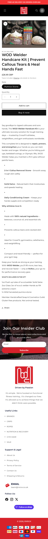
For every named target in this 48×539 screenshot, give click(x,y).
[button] (5, 10)
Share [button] (6, 308)
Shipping (16, 78)
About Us (11, 455)
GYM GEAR (11, 437)
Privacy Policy (13, 460)
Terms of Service (14, 465)
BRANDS (11, 416)
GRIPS (9, 421)
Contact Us (11, 471)
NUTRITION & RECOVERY (17, 432)
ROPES (10, 426)
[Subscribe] (24, 350)
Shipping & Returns (15, 476)
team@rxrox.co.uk (19, 485)
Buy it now (24, 112)
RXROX (27, 521)
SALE (9, 442)
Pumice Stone (11, 87)
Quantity (5, 92)
